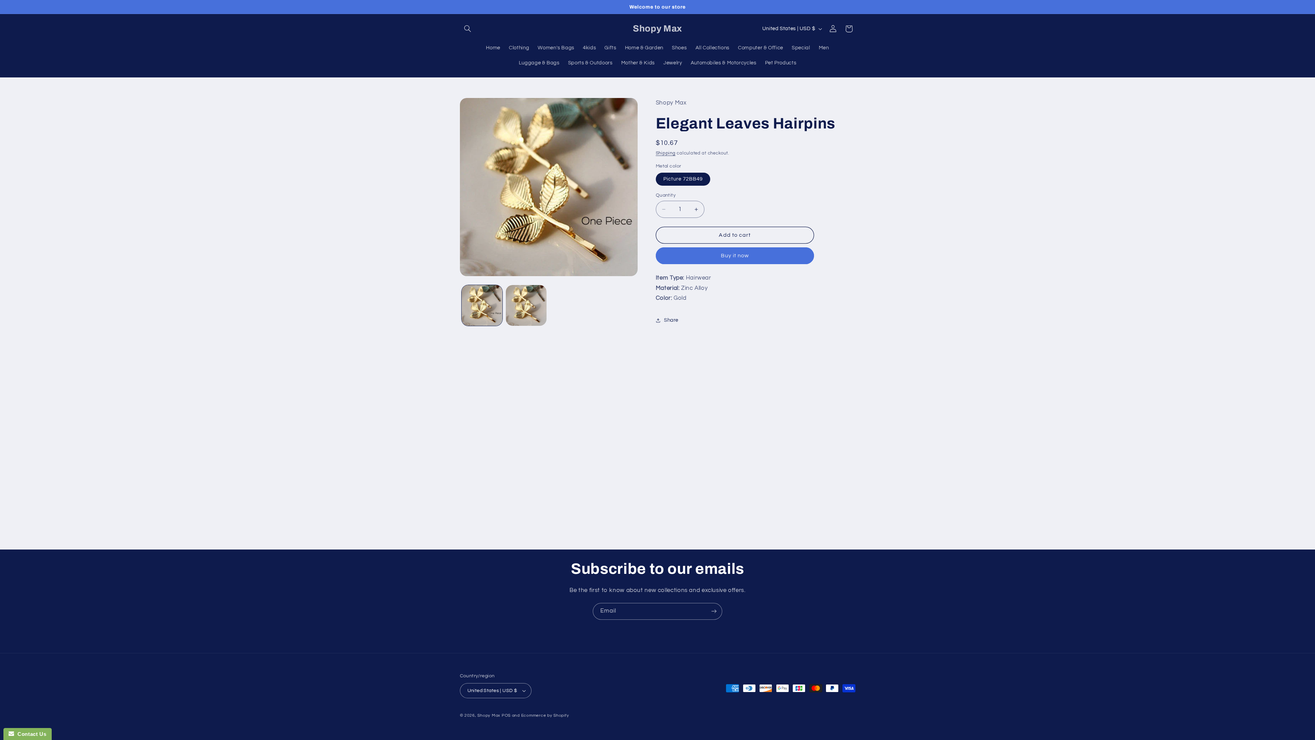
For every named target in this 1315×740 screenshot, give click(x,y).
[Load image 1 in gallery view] (482, 305)
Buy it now (735, 255)
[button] (468, 29)
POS (506, 715)
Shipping (666, 153)
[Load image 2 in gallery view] (526, 305)
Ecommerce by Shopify (545, 715)
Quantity (666, 195)
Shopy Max (488, 715)
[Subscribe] (714, 611)
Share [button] (671, 320)
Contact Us (30, 734)
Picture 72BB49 (683, 179)
